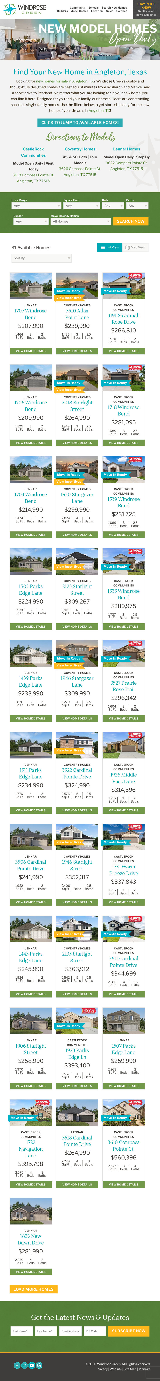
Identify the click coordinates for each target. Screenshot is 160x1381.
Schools (93, 7)
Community (77, 7)
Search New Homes (114, 7)
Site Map (130, 1369)
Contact (121, 11)
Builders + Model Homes (72, 11)
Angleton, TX (99, 111)
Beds (105, 200)
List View (112, 247)
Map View (138, 247)
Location (97, 11)
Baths (130, 200)
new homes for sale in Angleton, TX (65, 81)
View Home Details (30, 351)
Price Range (19, 200)
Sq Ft (19, 337)
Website (116, 1369)
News (109, 11)
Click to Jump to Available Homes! (80, 122)
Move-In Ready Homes (65, 215)
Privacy (102, 1369)
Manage (144, 1369)
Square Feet (70, 200)
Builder (17, 215)
